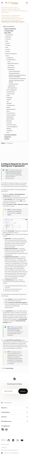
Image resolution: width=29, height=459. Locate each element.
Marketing (7, 45)
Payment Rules (10, 119)
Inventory (7, 49)
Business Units (11, 67)
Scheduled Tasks (11, 105)
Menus (8, 111)
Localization (9, 130)
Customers (8, 39)
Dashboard (8, 37)
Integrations (9, 97)
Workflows (9, 121)
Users (10, 7)
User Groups (11, 65)
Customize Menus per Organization (17, 78)
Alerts (8, 132)
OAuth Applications (12, 87)
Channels (9, 99)
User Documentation (8, 26)
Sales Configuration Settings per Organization (11, 20)
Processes (9, 122)
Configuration (10, 57)
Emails (8, 95)
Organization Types (13, 84)
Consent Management (12, 126)
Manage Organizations (14, 73)
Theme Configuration (12, 89)
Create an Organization (14, 71)
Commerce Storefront (10, 134)
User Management (11, 59)
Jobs (8, 101)
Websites (9, 128)
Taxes (6, 47)
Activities (7, 51)
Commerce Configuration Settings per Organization (12, 18)
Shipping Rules (10, 117)
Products (7, 43)
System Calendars (11, 115)
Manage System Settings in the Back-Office (10, 9)
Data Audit (9, 103)
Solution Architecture (10, 28)
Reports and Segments (11, 53)
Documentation (4, 7)
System (7, 55)
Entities (8, 107)
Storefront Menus (11, 113)
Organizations (11, 69)
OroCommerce (7, 402)
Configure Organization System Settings (9, 17)
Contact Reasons (11, 91)
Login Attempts (11, 86)
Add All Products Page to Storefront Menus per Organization (17, 75)
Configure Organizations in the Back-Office (10, 15)
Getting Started (9, 34)
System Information (11, 124)
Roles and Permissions (13, 63)
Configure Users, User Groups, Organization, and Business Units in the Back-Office (14, 11)
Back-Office (14, 7)
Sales (6, 41)
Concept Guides (8, 30)
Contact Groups (10, 93)
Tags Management (11, 109)
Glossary (6, 139)
